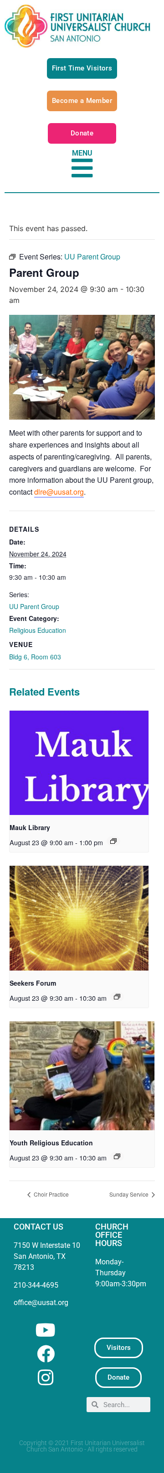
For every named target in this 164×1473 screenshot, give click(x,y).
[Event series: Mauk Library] (113, 841)
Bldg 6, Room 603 (35, 656)
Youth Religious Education (51, 1142)
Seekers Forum (33, 982)
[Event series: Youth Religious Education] (117, 1156)
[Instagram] (46, 1378)
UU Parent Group (34, 606)
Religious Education (37, 630)
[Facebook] (46, 1354)
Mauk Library (30, 827)
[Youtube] (46, 1330)
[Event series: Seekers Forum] (117, 996)
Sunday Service (129, 1194)
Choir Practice (50, 1194)
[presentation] (79, 763)
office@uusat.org (41, 1302)
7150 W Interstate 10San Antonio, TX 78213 (47, 1256)
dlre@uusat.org (59, 491)
